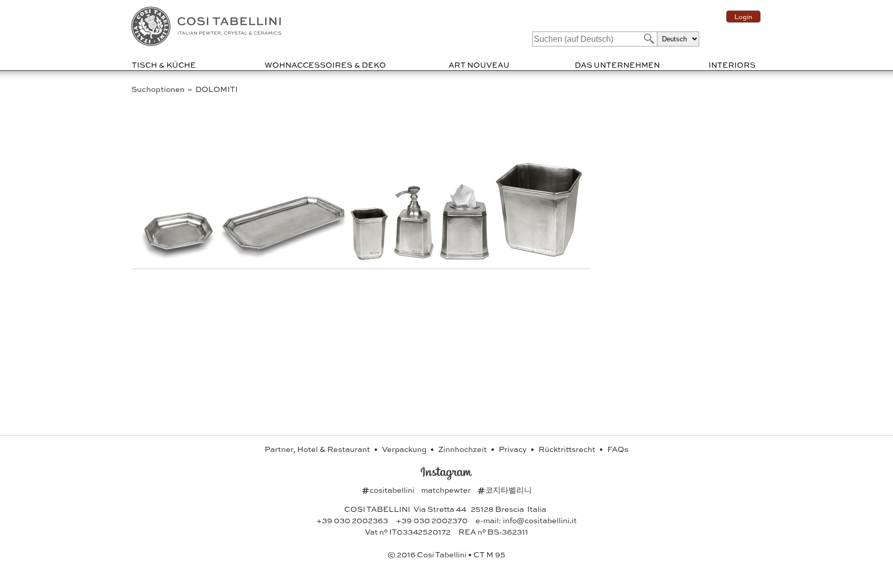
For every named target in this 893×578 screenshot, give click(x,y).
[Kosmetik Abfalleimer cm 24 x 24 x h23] (539, 257)
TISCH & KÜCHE (164, 64)
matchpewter (446, 489)
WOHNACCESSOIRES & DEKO (325, 64)
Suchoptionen (158, 89)
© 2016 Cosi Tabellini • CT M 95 (446, 554)
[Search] (648, 38)
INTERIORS (732, 64)
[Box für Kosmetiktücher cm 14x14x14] (465, 257)
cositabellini (389, 489)
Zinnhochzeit (463, 449)
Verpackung (405, 449)
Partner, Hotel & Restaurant (318, 449)
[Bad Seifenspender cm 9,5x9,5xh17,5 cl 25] (415, 257)
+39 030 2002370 (432, 520)
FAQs (617, 449)
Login (743, 16)
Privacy (513, 449)
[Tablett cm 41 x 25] (284, 257)
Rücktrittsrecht (567, 449)
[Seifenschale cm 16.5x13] (179, 257)
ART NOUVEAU (479, 64)
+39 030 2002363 (352, 520)
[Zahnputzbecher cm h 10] (370, 257)
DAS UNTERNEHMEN (617, 64)
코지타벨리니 (505, 489)
